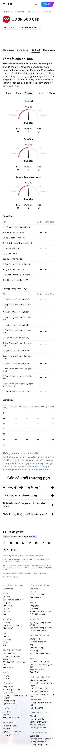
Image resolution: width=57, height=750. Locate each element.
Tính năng (34, 588)
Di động (6, 675)
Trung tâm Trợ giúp (38, 647)
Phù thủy (6, 729)
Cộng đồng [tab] (22, 50)
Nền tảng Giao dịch (38, 727)
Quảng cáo (34, 736)
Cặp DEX (6, 611)
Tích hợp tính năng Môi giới (41, 739)
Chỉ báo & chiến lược (11, 726)
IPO (4, 645)
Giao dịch (7, 712)
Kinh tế (6, 636)
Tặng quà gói (35, 597)
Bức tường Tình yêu (11, 689)
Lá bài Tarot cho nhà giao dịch (41, 665)
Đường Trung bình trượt (15, 288)
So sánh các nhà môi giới (40, 611)
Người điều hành (10, 703)
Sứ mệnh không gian (38, 642)
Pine (4, 614)
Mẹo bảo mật (35, 699)
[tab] (9, 93)
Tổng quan (34, 605)
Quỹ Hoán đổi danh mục (13, 600)
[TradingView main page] (13, 532)
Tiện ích (33, 716)
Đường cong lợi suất (11, 656)
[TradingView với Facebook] (11, 543)
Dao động (8, 216)
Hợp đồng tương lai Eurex (41, 628)
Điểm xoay (8, 399)
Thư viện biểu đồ (37, 719)
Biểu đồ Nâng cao (37, 725)
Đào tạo (6, 715)
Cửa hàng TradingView (39, 661)
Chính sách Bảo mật (38, 688)
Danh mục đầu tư (10, 653)
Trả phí (33, 591)
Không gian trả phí (11, 734)
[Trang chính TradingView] (10, 4)
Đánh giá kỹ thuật (11, 86)
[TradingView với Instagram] (23, 543)
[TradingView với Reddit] (49, 543)
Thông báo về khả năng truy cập (42, 695)
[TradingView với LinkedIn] (30, 543)
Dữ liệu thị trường (37, 594)
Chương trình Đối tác (38, 741)
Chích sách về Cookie (39, 691)
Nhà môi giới (35, 608)
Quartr (36, 573)
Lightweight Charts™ (38, 722)
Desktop (6, 678)
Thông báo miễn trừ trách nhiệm (41, 684)
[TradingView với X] (4, 543)
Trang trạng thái (36, 708)
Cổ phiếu (6, 597)
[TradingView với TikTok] (43, 543)
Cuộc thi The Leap (37, 614)
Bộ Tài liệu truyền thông (40, 653)
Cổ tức (5, 642)
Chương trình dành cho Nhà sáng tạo (15, 696)
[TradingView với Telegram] (36, 543)
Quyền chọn (8, 659)
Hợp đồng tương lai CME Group (40, 623)
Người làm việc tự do (12, 731)
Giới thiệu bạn (8, 692)
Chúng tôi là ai (36, 639)
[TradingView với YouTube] (17, 543)
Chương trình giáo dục (39, 744)
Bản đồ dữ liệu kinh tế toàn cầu (14, 663)
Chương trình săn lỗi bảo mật (40, 703)
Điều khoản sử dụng (37, 466)
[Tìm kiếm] (36, 4)
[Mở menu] (3, 4)
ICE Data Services (28, 556)
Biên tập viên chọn (11, 717)
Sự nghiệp (34, 650)
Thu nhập (7, 639)
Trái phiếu (7, 602)
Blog (31, 644)
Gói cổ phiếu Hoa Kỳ (38, 630)
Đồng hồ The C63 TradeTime (37, 671)
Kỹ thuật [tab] (35, 50)
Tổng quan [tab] (8, 50)
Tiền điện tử (8, 605)
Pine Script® (8, 667)
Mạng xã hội (8, 687)
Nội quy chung (9, 701)
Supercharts (8, 588)
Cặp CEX (6, 608)
